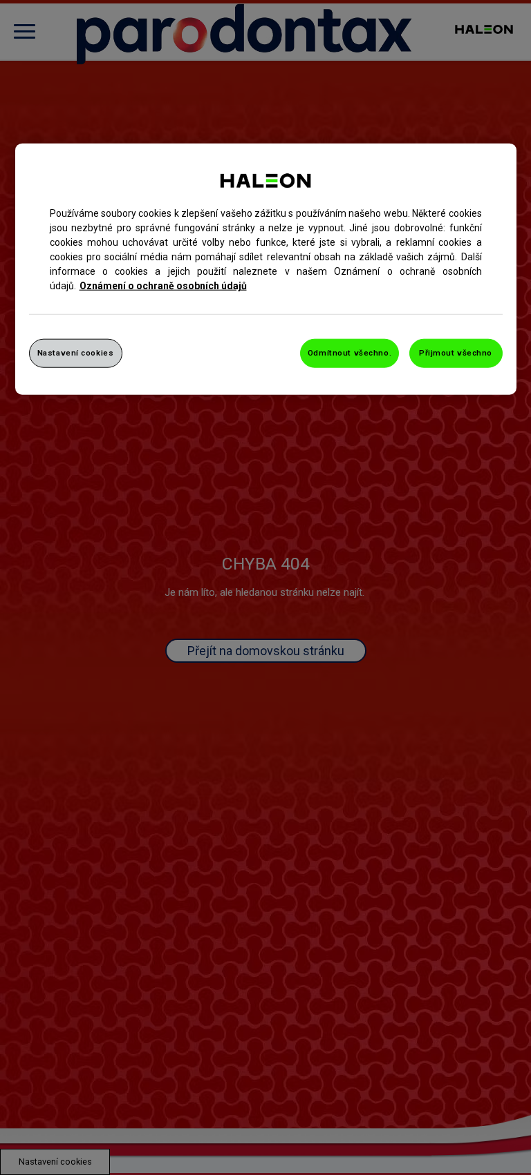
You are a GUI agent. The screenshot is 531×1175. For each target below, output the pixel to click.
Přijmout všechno (455, 353)
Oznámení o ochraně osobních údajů (163, 285)
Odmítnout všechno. (349, 353)
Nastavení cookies (75, 353)
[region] (265, 269)
